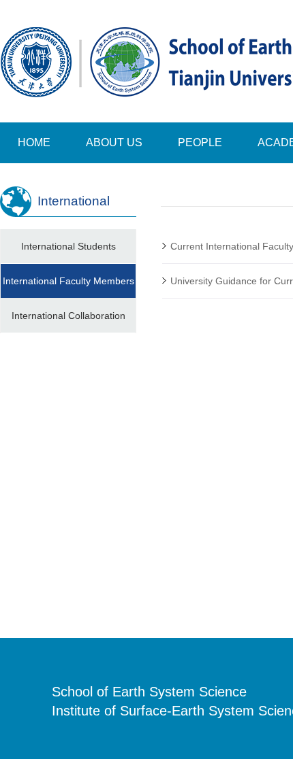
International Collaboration (68, 315)
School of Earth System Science (149, 691)
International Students (68, 246)
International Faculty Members (68, 280)
